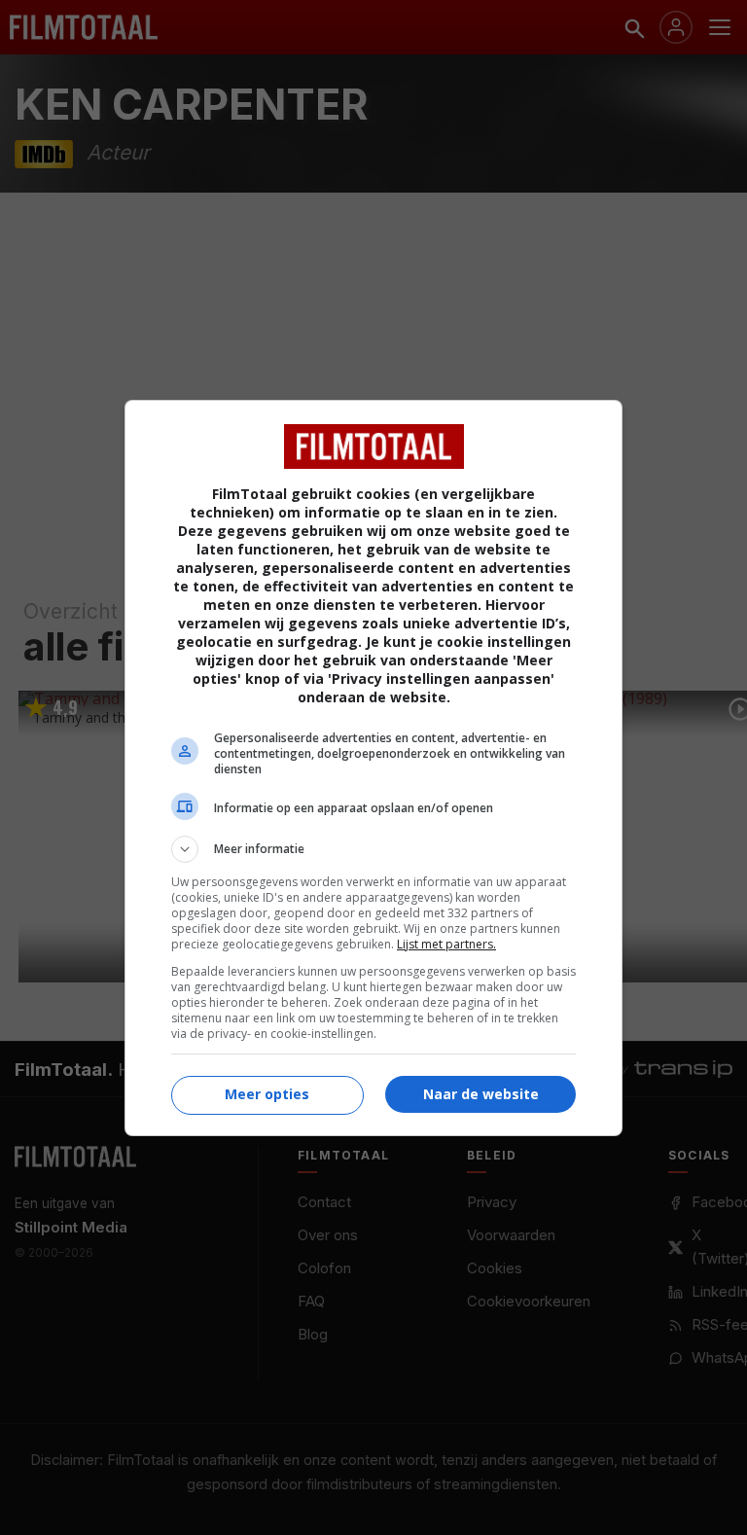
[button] (373, 849)
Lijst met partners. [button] (446, 944)
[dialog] (373, 768)
